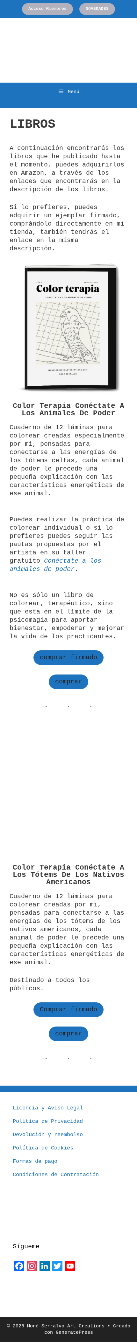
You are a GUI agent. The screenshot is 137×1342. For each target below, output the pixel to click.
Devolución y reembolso (48, 1135)
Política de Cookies (43, 1148)
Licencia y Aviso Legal (48, 1108)
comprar (68, 681)
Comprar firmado (68, 1009)
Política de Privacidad (48, 1121)
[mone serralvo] (29, 1288)
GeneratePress (74, 1332)
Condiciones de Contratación (56, 1175)
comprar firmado (68, 657)
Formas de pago (35, 1161)
